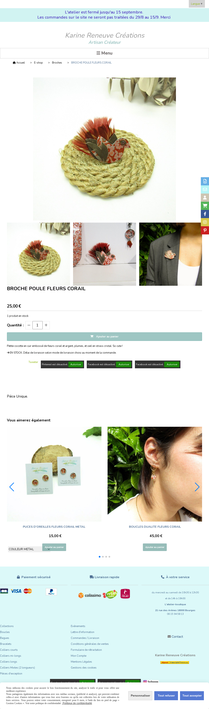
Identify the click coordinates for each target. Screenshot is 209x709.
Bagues (4, 638)
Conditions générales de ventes (90, 644)
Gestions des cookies (84, 668)
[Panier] (205, 206)
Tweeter (33, 362)
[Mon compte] (205, 198)
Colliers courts (9, 650)
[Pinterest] (205, 230)
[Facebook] (205, 214)
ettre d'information (83, 632)
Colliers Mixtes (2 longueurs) (17, 668)
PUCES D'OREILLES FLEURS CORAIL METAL (54, 527)
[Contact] (205, 189)
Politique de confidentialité (77, 703)
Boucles (5, 632)
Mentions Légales (81, 662)
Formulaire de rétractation (86, 650)
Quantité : (15, 325)
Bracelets (5, 644)
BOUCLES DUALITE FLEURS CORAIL (155, 527)
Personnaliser (140, 695)
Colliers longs (8, 662)
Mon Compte (78, 656)
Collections (7, 626)
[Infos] (205, 181)
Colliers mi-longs (10, 656)
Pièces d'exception (11, 673)
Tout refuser (166, 695)
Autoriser (75, 364)
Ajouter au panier (54, 547)
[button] (99, 557)
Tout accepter (192, 695)
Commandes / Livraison (85, 638)
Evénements (78, 626)
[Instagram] (205, 222)
